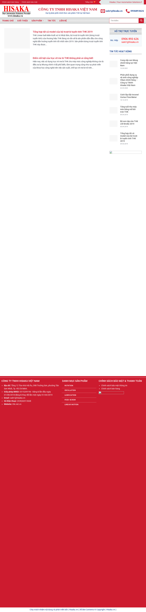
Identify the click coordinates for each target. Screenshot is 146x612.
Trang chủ (8, 20)
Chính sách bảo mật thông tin (114, 385)
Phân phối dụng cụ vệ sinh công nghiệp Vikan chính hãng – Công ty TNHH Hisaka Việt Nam (129, 80)
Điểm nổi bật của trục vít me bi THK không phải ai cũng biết (63, 58)
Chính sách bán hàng (10, 2)
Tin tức (52, 20)
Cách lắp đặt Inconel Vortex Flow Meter (129, 95)
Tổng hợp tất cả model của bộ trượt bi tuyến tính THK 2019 (63, 31)
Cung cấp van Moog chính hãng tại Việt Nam (129, 62)
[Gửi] (141, 20)
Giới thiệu (22, 20)
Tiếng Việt (89, 2)
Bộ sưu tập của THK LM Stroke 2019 (129, 122)
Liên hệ (63, 20)
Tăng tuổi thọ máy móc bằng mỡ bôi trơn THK (128, 109)
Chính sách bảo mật (29, 2)
